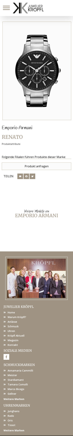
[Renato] (37, 71)
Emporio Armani (17, 128)
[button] (20, 176)
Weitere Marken (14, 399)
